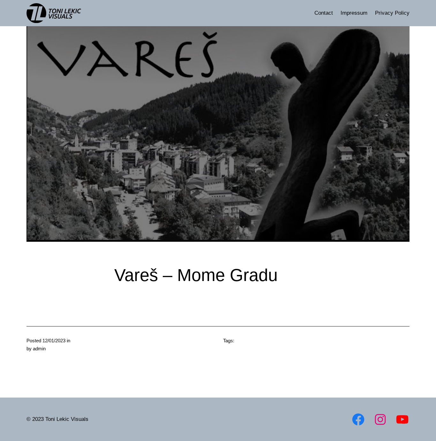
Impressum (354, 13)
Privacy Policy (392, 13)
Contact (323, 13)
